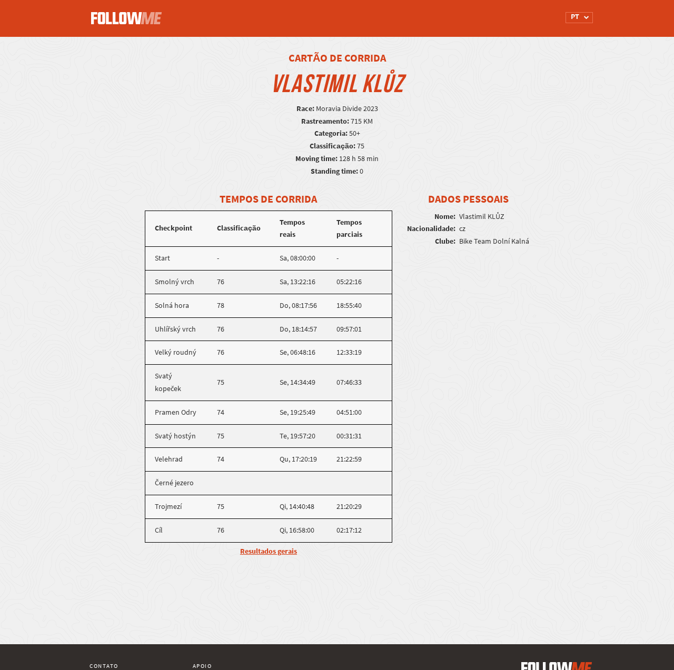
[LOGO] (129, 13)
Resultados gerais (268, 551)
